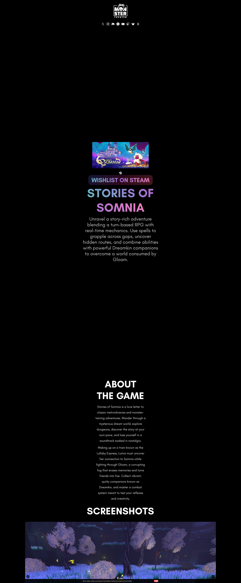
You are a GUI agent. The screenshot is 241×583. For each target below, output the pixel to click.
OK (156, 580)
